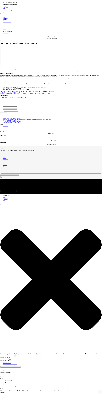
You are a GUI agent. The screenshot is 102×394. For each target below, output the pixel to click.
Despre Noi (4, 6)
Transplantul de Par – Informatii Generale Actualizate (11, 118)
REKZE (20, 45)
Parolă (1, 378)
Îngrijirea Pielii (5, 19)
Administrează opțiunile (7, 362)
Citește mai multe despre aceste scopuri (9, 365)
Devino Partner (5, 165)
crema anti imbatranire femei (29, 91)
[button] (51, 279)
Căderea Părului (5, 126)
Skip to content (2, 0)
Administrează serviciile (7, 363)
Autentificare (9, 380)
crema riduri (48, 91)
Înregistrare (2, 392)
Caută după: (5, 195)
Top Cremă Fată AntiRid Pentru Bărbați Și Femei (11, 120)
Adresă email (2, 386)
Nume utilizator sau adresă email (6, 376)
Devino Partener (5, 7)
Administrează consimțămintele (6, 372)
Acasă (4, 17)
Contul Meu (4, 158)
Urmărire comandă (5, 159)
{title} (4, 368)
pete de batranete (53, 91)
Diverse (1, 40)
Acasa (4, 157)
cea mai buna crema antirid (20, 91)
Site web (1, 110)
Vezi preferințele (23, 366)
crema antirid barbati (38, 91)
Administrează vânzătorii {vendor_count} (10, 364)
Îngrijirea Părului (5, 18)
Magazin (4, 20)
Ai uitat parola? (3, 382)
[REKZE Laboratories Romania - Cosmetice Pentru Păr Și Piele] (11, 13)
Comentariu (2, 105)
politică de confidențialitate (65, 390)
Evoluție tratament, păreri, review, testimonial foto (11, 122)
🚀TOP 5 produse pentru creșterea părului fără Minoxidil (10, 92)
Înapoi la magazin (5, 33)
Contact (4, 8)
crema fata (44, 91)
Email (1, 108)
